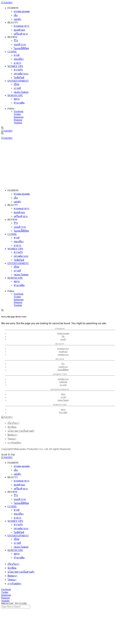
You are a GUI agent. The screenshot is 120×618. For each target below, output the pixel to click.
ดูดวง (63, 409)
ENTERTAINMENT (18, 535)
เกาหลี (63, 397)
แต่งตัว (63, 339)
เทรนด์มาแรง (63, 355)
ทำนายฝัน (63, 412)
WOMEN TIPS (15, 521)
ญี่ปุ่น (63, 394)
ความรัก (63, 385)
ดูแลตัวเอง (63, 352)
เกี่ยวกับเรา (13, 423)
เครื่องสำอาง (21, 488)
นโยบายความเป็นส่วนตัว (21, 431)
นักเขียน (12, 427)
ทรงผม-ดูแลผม (63, 333)
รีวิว (63, 364)
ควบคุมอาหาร (63, 349)
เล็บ (63, 336)
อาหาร (17, 517)
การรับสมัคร (14, 442)
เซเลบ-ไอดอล (63, 400)
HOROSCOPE (15, 550)
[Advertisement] (60, 165)
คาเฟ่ (16, 510)
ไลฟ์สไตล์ (63, 382)
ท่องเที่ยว (19, 513)
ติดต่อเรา (12, 434)
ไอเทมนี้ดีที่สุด (63, 370)
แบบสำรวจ (63, 367)
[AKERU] (7, 2)
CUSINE (12, 506)
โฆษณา (12, 438)
